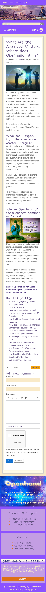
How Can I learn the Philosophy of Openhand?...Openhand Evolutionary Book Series (23, 357)
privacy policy (30, 589)
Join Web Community (24, 548)
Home (4, 3)
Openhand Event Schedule (24, 519)
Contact (18, 3)
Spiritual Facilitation (24, 525)
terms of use (15, 589)
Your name (11, 385)
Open (20, 60)
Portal (11, 3)
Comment (10, 394)
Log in (24, 3)
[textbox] (23, 412)
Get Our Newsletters (23, 546)
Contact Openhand (22, 543)
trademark (36, 586)
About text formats (15, 426)
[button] (10, 30)
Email (37, 367)
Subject (9, 377)
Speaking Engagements (24, 522)
